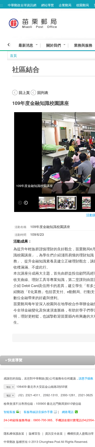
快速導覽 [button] (13, 360)
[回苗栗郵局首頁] (41, 22)
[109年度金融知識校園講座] (47, 203)
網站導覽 (47, 5)
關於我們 (53, 45)
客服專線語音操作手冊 (38, 412)
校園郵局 (82, 5)
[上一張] (26, 203)
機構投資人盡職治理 (80, 433)
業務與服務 (83, 45)
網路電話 (68, 412)
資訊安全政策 (54, 433)
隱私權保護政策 (14, 433)
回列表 (42, 92)
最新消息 (26, 45)
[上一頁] (9, 44)
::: (1, 5)
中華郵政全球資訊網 (22, 5)
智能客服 (9, 412)
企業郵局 (65, 5)
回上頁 (24, 92)
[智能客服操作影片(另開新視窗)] (17, 412)
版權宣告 (34, 433)
